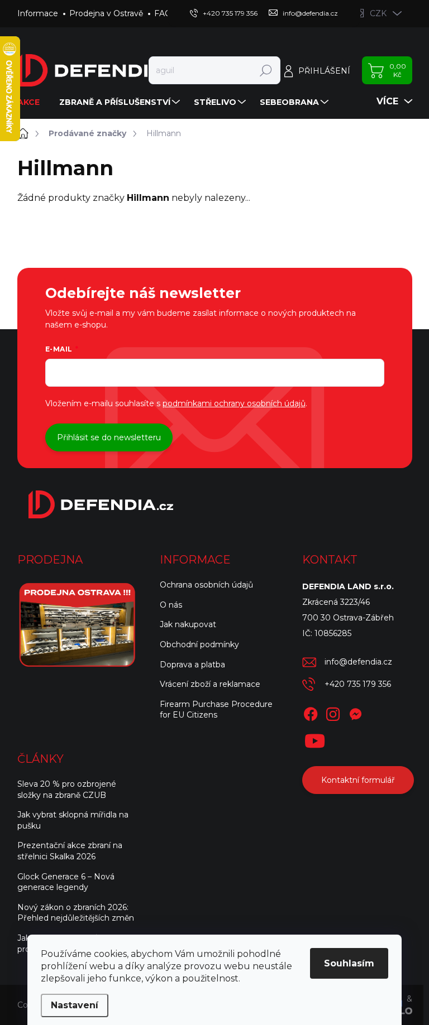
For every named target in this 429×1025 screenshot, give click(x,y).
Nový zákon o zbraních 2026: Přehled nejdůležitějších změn (75, 912)
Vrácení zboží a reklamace (210, 684)
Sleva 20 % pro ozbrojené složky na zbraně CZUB (66, 789)
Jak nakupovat (188, 624)
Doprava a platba (192, 665)
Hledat (265, 70)
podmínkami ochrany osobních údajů (234, 403)
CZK (378, 13)
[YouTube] (314, 738)
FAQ (162, 13)
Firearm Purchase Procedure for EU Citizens (216, 709)
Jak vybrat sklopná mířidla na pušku (72, 820)
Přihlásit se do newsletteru (109, 437)
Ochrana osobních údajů (206, 585)
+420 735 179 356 (358, 684)
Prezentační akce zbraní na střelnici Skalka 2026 (69, 851)
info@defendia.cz (358, 662)
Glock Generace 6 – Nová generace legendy (66, 882)
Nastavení (74, 1005)
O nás (171, 605)
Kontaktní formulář (358, 780)
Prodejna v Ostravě (106, 13)
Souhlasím (349, 963)
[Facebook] (310, 712)
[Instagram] (333, 712)
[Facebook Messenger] (355, 712)
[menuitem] (32, 102)
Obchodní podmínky (199, 644)
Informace (37, 13)
